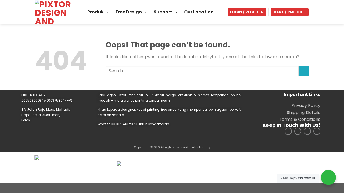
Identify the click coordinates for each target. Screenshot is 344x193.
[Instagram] (288, 131)
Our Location (199, 12)
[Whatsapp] (307, 131)
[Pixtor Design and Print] (54, 12)
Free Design (129, 12)
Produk (95, 12)
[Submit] (304, 71)
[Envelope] (316, 131)
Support (163, 12)
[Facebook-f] (297, 131)
